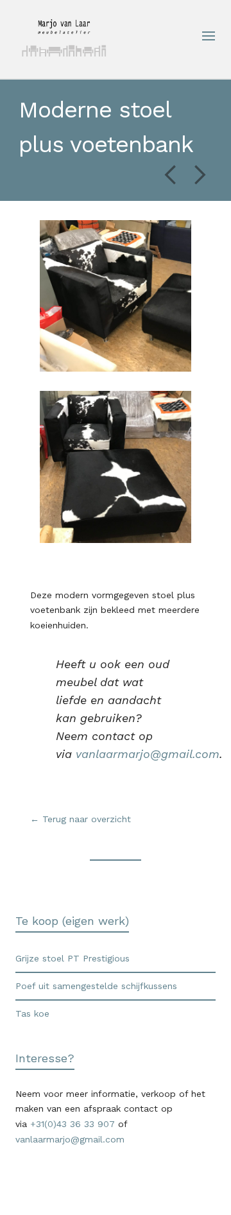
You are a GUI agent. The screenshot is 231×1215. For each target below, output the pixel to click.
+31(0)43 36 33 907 (72, 1124)
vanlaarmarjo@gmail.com (147, 754)
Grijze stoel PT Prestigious (72, 958)
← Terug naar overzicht (82, 819)
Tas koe (32, 1013)
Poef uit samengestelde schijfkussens (96, 986)
